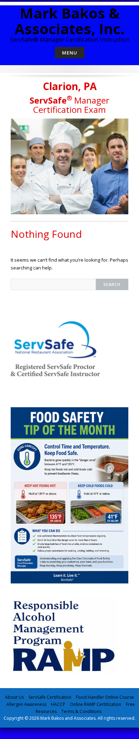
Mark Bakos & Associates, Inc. (69, 20)
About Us (14, 697)
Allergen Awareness (26, 704)
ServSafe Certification (50, 697)
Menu (69, 52)
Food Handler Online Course (105, 697)
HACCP (58, 704)
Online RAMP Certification (95, 704)
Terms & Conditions (81, 711)
